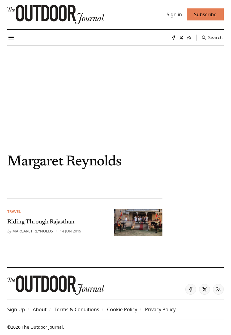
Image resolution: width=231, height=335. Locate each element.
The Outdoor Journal (42, 327)
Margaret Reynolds (32, 231)
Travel (14, 211)
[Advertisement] (115, 90)
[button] (16, 309)
